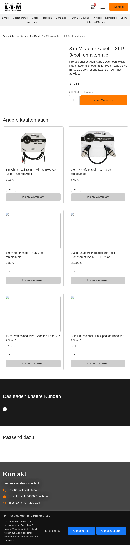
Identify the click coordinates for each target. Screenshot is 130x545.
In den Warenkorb (104, 100)
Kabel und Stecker (96, 22)
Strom (124, 17)
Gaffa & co (61, 17)
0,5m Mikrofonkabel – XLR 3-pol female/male (91, 171)
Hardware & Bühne (79, 17)
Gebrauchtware (21, 17)
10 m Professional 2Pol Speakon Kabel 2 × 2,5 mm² (33, 338)
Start (5, 36)
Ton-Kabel (35, 36)
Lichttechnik (111, 17)
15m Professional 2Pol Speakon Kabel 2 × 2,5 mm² (97, 338)
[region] (65, 528)
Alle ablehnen (81, 530)
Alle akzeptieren (111, 530)
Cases (35, 17)
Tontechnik (31, 22)
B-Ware (6, 17)
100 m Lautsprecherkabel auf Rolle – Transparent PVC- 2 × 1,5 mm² (94, 255)
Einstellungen (53, 530)
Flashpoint (47, 17)
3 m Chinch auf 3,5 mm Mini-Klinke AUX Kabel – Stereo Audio (31, 171)
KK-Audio (97, 17)
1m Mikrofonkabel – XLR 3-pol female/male (25, 255)
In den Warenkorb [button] (33, 197)
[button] (102, 6)
